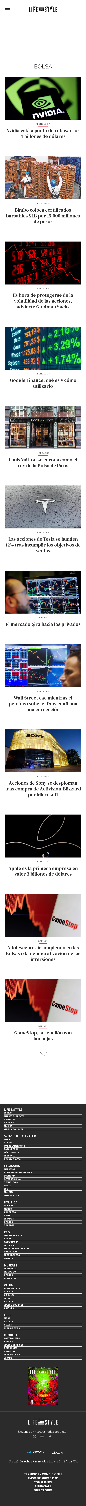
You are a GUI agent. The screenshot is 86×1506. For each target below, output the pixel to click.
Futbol (8, 1139)
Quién (8, 1285)
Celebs (8, 1325)
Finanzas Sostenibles (16, 1248)
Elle (7, 1315)
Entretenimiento (14, 1116)
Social (7, 1239)
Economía (9, 1176)
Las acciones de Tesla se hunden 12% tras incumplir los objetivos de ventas (43, 545)
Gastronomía (12, 1338)
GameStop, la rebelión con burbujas (43, 1035)
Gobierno (9, 1205)
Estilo (8, 1113)
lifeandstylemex (45, 1437)
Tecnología (43, 124)
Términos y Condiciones (43, 1474)
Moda (7, 1298)
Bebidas (8, 1341)
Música (8, 1126)
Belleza (8, 1301)
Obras (7, 1186)
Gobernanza (11, 1242)
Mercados (43, 289)
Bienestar (9, 1351)
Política (10, 1202)
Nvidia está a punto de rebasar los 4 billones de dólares (43, 133)
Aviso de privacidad (43, 1478)
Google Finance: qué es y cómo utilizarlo (43, 383)
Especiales (10, 1278)
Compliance (43, 1482)
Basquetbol (11, 1149)
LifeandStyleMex (35, 1437)
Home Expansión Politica (18, 1172)
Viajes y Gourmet (13, 1129)
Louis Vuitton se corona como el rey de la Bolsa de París (43, 462)
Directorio (43, 1490)
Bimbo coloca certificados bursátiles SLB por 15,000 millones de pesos (43, 216)
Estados (9, 1219)
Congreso (10, 1212)
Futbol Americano (14, 1146)
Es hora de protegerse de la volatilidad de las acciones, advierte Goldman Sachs (43, 301)
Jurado (8, 1358)
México (8, 1209)
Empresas (43, 203)
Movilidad (9, 1245)
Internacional (12, 1179)
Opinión (43, 618)
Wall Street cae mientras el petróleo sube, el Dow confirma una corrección (43, 703)
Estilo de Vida (12, 1355)
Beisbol (8, 1143)
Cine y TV (9, 1123)
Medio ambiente (13, 1235)
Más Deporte (11, 1152)
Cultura (9, 1308)
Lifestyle (9, 1156)
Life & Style (13, 1109)
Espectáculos (12, 1288)
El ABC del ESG (12, 1255)
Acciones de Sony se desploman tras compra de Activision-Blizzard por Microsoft (43, 789)
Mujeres (9, 1192)
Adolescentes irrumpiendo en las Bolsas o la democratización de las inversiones (43, 953)
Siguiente (43, 1054)
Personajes (10, 1348)
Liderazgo (10, 1272)
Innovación (10, 1252)
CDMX (7, 1215)
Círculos (9, 1295)
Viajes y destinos (14, 1345)
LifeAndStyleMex (53, 1437)
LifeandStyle (11, 1195)
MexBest (11, 1335)
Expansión (12, 1166)
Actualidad (10, 1268)
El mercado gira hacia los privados (43, 624)
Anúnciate (43, 1486)
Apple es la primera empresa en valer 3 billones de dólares (43, 871)
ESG (6, 1189)
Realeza (8, 1292)
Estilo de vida (12, 1328)
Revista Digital (12, 1159)
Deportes (9, 1119)
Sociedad (9, 1225)
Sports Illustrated (20, 1136)
